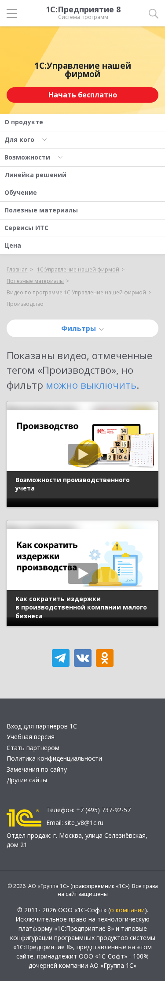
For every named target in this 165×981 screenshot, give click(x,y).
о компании (127, 910)
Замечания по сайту (37, 769)
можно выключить (91, 385)
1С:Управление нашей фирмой (82, 70)
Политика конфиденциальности (54, 758)
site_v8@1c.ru (84, 822)
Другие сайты (27, 780)
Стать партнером (33, 747)
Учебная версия (31, 736)
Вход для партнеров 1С (42, 726)
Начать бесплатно (82, 95)
